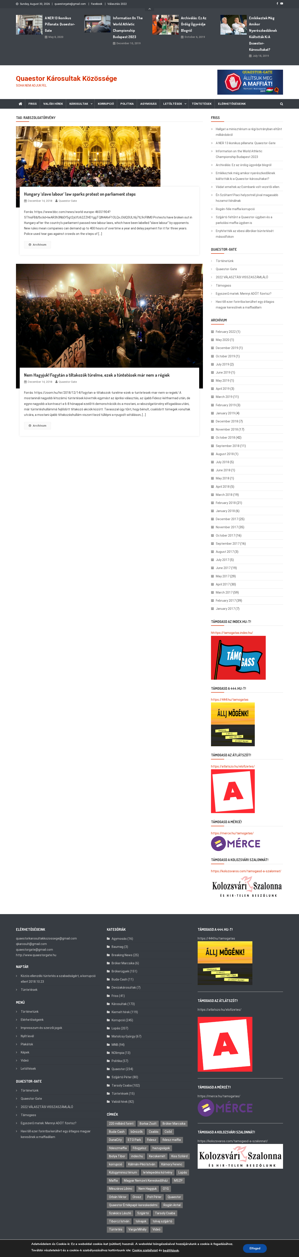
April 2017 (223, 584)
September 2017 (227, 543)
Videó (25, 1060)
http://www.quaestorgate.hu (36, 955)
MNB (115, 1044)
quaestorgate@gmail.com (70, 3)
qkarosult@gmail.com (31, 944)
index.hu (137, 1156)
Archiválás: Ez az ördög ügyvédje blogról (193, 24)
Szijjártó (143, 1213)
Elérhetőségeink (232, 103)
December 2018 (227, 421)
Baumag (117, 947)
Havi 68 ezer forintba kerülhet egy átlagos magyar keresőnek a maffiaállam (245, 304)
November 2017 (227, 527)
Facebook (96, 3)
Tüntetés (115, 1229)
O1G (166, 1188)
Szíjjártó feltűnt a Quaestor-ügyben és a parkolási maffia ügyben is (244, 220)
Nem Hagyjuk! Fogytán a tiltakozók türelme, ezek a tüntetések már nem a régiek (97, 375)
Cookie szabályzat (145, 1250)
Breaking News (122, 955)
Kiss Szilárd (179, 1156)
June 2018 (223, 470)
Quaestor (118, 1069)
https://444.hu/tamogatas (229, 699)
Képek (25, 1052)
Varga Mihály (137, 1229)
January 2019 (225, 413)
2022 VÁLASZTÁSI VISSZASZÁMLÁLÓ (242, 277)
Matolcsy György (123, 1036)
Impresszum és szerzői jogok (41, 1028)
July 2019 (222, 364)
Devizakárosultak (124, 987)
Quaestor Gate (68, 200)
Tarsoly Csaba (122, 1085)
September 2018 (227, 446)
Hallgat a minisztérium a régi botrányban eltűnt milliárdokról (249, 132)
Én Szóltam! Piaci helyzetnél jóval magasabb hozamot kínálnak (247, 197)
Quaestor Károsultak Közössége (66, 78)
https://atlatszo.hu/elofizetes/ (233, 766)
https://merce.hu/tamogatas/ (232, 833)
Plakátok (27, 1044)
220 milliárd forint (121, 1123)
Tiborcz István (119, 1221)
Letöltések (172, 103)
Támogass (223, 285)
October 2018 (225, 437)
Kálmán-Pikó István (141, 1164)
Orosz (137, 1197)
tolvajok (140, 1221)
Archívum (39, 244)
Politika (127, 103)
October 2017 (225, 535)
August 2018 (225, 454)
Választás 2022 (117, 3)
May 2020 (222, 340)
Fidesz (151, 1140)
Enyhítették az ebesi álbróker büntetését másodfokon (245, 233)
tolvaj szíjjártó (162, 1221)
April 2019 (223, 388)
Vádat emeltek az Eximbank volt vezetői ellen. (248, 187)
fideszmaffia (118, 1148)
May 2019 (222, 380)
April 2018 (223, 486)
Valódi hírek (53, 103)
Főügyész (139, 1148)
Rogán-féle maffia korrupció (235, 209)
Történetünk (225, 261)
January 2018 (225, 511)
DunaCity (115, 1140)
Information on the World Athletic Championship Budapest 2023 (128, 27)
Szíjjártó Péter (122, 1077)
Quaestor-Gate (226, 269)
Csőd (168, 1131)
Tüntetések (201, 103)
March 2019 (224, 397)
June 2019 (223, 372)
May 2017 (222, 576)
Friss (32, 103)
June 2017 (223, 568)
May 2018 (222, 478)
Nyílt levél (27, 1036)
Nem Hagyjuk (148, 1188)
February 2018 (226, 503)
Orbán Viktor (118, 1197)
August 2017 (225, 551)
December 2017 (227, 519)
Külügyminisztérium (123, 1172)
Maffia (113, 1180)
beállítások (171, 1250)
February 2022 (226, 331)
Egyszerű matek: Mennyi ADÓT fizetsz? (243, 293)
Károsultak (78, 103)
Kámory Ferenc (171, 1164)
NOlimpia (118, 1053)
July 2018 (222, 462)
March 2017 (224, 592)
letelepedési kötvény (157, 1172)
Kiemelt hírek (121, 1012)
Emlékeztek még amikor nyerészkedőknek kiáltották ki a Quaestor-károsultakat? (263, 34)
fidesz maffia (171, 1140)
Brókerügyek (120, 971)
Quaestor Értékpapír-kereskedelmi (133, 1205)
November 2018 (227, 429)
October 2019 (225, 356)
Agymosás (148, 103)
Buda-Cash (119, 979)
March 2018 (224, 494)
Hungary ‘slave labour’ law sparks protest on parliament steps (80, 194)
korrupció (115, 1164)
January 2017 (225, 608)
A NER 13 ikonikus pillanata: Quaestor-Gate (60, 24)
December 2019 (227, 348)
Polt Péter (154, 1197)
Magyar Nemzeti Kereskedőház (146, 1180)
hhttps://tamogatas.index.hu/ (232, 633)
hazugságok (161, 1148)
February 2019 (226, 405)
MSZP (178, 1180)
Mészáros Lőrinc (120, 1188)
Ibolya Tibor (117, 1156)
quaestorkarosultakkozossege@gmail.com (46, 938)
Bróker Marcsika (123, 963)
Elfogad (255, 1248)
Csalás (153, 1131)
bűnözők (137, 1131)
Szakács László (120, 1213)
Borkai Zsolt (148, 1123)
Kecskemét (157, 1156)
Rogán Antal (172, 1205)
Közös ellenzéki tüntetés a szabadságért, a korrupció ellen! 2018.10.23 (58, 978)
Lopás (116, 1028)
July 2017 (222, 560)
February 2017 (226, 600)
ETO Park (134, 1140)
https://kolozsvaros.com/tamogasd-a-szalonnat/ (246, 871)
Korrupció (106, 103)
